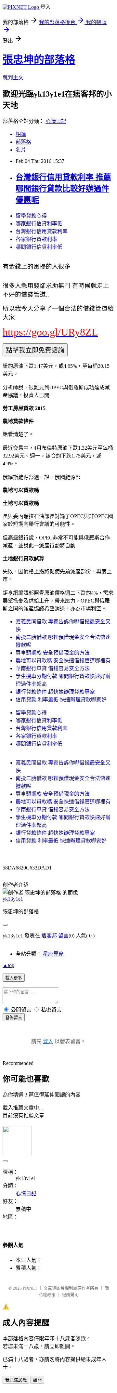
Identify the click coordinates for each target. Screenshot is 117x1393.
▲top (8, 965)
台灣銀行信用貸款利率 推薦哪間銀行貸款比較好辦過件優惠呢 (63, 188)
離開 (37, 1380)
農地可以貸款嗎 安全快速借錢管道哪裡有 (63, 660)
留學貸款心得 (31, 216)
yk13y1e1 (13, 899)
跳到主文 (13, 77)
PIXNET (30, 1288)
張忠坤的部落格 (39, 59)
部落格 (23, 142)
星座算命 (53, 954)
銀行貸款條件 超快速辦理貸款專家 (55, 692)
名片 (21, 150)
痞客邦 (49, 935)
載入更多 (13, 977)
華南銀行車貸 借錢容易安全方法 (53, 668)
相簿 (21, 134)
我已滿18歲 (16, 1380)
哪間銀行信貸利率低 (39, 247)
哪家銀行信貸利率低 (39, 223)
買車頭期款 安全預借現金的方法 (53, 653)
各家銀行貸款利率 (36, 239)
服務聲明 (70, 1294)
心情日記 (56, 121)
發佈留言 (13, 1017)
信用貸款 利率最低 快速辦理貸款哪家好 (61, 699)
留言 (63, 935)
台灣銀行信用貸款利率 (42, 231)
